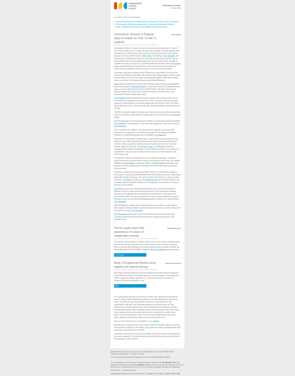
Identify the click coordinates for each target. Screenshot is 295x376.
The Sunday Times (145, 146)
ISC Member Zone (169, 362)
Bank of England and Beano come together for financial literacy (141, 26)
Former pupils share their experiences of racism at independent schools (145, 24)
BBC (117, 286)
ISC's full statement (158, 249)
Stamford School (138, 86)
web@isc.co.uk (143, 365)
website (156, 321)
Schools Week (128, 163)
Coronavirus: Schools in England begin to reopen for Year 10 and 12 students (147, 21)
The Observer (160, 135)
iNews (116, 84)
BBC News (147, 55)
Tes (126, 154)
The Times (157, 75)
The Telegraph (169, 55)
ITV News (127, 179)
